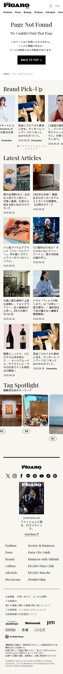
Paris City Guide (39, 552)
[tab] (18, 146)
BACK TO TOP (30, 60)
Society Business (41, 545)
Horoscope (13, 579)
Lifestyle (50, 12)
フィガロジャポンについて (32, 609)
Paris (18, 12)
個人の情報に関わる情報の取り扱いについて (28, 605)
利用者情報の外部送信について (21, 614)
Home (6, 73)
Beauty (28, 12)
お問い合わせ (23, 596)
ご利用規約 (11, 600)
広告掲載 (9, 596)
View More (30, 534)
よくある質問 (40, 596)
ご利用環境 (11, 609)
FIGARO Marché (39, 573)
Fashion (7, 12)
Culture (38, 12)
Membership (37, 579)
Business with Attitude (43, 559)
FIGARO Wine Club (41, 566)
